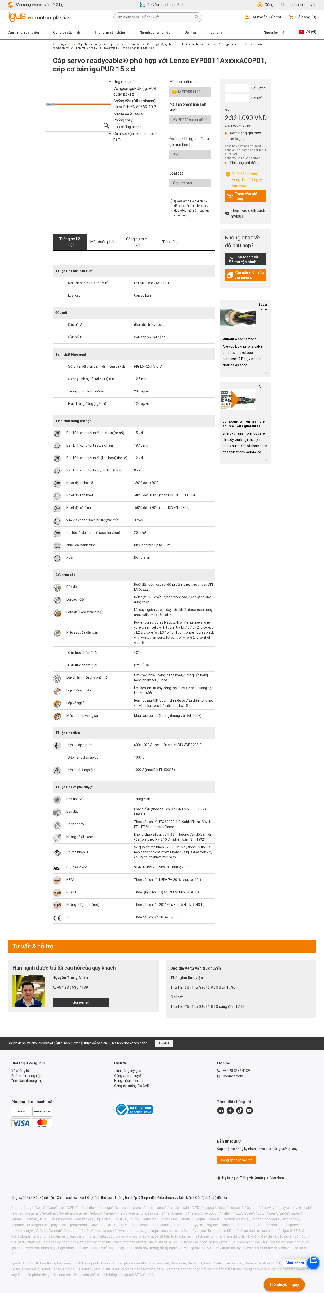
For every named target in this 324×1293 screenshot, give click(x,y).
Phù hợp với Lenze (230, 44)
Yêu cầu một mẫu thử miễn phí (246, 275)
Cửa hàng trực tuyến (23, 32)
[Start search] (197, 17)
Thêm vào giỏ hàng (242, 196)
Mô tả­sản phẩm (103, 242)
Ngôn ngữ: (238, 1178)
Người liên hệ (274, 32)
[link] (245, 261)
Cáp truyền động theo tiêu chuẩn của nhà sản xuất (178, 44)
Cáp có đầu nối (129, 44)
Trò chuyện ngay (284, 1284)
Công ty (216, 32)
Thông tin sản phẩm (109, 32)
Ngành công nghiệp (155, 32)
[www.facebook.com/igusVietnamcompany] (230, 1110)
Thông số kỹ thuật (69, 242)
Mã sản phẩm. (181, 82)
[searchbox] (154, 17)
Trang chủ (63, 44)
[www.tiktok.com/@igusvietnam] (239, 1110)
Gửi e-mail (81, 1002)
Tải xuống (170, 242)
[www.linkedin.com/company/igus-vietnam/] (220, 1110)
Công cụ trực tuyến (136, 242)
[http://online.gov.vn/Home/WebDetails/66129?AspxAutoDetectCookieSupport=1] (133, 1109)
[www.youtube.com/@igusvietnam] (249, 1110)
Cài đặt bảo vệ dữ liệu (211, 1198)
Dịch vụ (190, 32)
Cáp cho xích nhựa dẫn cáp (95, 44)
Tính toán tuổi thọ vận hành (246, 259)
